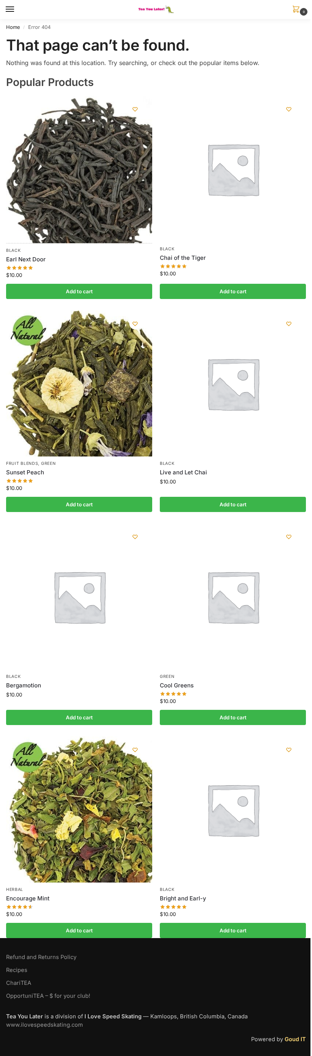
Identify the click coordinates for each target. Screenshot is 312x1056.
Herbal (14, 889)
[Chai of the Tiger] (233, 169)
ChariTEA (18, 983)
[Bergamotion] (79, 596)
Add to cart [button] (79, 291)
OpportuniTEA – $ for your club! (48, 995)
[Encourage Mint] (79, 809)
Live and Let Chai (183, 472)
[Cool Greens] (233, 596)
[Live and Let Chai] (233, 383)
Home (13, 27)
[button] (297, 9)
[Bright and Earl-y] (233, 809)
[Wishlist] (135, 109)
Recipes (16, 970)
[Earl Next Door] (79, 169)
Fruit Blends (22, 463)
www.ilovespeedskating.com (44, 1024)
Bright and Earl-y (183, 898)
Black (13, 250)
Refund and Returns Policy (41, 957)
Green (48, 463)
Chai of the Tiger (183, 257)
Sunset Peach (25, 472)
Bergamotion (23, 685)
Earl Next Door (26, 259)
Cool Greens (177, 685)
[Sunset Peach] (79, 383)
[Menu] (17, 9)
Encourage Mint (27, 898)
